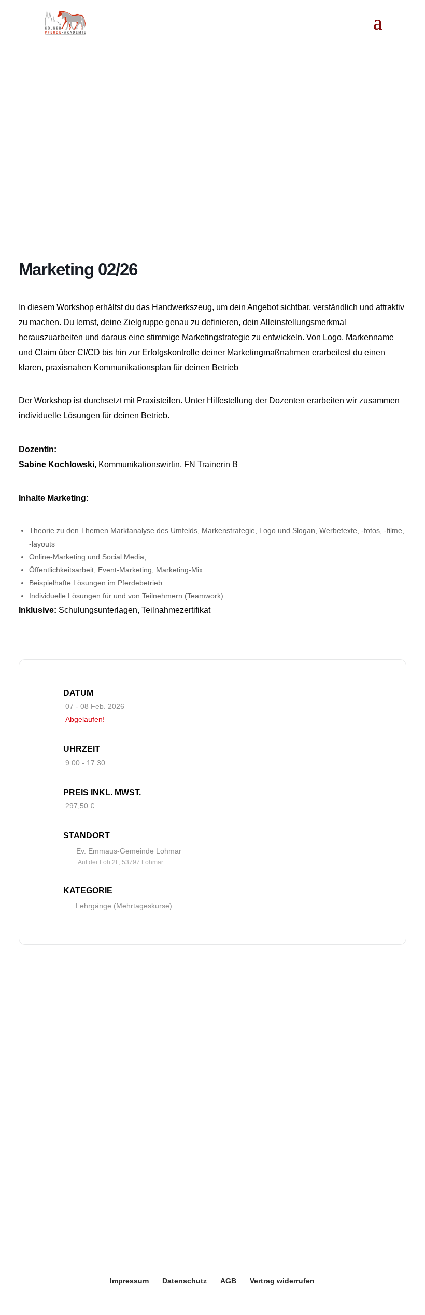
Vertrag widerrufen (282, 1281)
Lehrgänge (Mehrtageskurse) (124, 906)
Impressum (129, 1281)
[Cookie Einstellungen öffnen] (22, 1301)
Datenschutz (184, 1281)
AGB (228, 1281)
